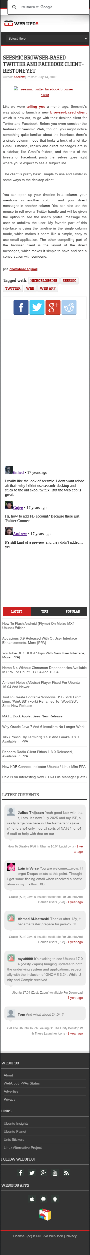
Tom (21, 1014)
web (30, 288)
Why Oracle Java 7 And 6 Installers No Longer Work (43, 727)
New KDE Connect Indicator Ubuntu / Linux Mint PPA (44, 767)
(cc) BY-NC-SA (37, 1236)
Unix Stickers (14, 1139)
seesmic (69, 280)
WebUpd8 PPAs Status (22, 1083)
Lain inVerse (28, 868)
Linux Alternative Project (23, 1148)
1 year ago (75, 902)
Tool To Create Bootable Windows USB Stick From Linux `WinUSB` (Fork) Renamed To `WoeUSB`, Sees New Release (42, 701)
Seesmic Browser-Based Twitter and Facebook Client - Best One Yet (43, 64)
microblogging (43, 280)
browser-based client (68, 112)
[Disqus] (45, 391)
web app (48, 288)
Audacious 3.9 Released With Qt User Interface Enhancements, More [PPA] (39, 640)
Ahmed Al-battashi (33, 919)
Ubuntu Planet (15, 1131)
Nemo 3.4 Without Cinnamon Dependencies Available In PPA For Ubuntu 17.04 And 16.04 (44, 670)
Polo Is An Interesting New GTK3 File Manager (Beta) (44, 777)
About (8, 1075)
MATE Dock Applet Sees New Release (32, 716)
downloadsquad (23, 269)
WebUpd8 (56, 1236)
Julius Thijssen (31, 813)
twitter (12, 288)
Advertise (11, 1091)
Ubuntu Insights (16, 1123)
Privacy (9, 1099)
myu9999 (25, 959)
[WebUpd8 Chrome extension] (45, 1220)
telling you (35, 106)
